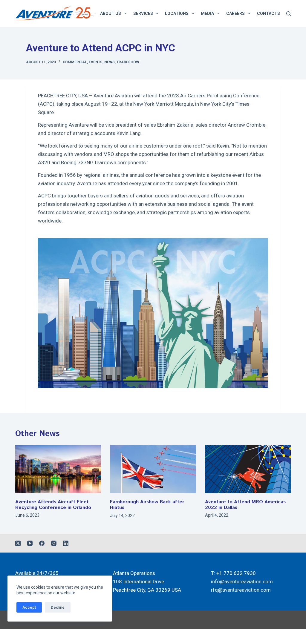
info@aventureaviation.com (242, 581)
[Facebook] (42, 543)
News (109, 62)
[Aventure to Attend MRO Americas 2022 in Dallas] (248, 469)
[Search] (288, 13)
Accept (29, 607)
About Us (110, 13)
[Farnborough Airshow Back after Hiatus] (153, 469)
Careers (235, 13)
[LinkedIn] (65, 543)
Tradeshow (128, 62)
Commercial (75, 62)
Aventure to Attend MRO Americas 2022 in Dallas (245, 504)
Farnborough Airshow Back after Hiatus (147, 504)
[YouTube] (30, 543)
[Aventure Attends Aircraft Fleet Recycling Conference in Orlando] (58, 469)
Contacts (268, 13)
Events (95, 62)
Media (207, 13)
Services (143, 13)
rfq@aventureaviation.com (241, 590)
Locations (177, 13)
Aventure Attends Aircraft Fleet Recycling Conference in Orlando (53, 504)
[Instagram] (53, 543)
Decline (58, 607)
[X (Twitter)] (18, 543)
